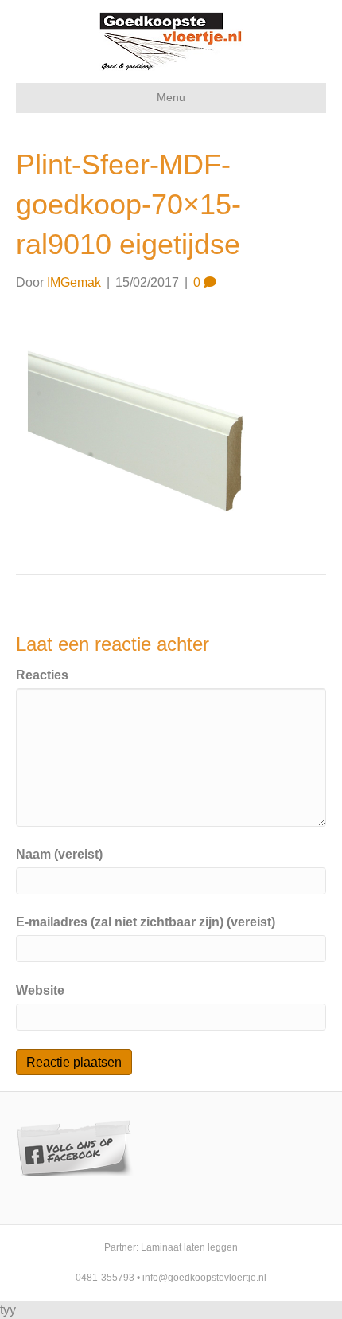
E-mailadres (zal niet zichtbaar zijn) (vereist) (145, 922)
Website (40, 990)
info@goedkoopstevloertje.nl (204, 1277)
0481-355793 (105, 1277)
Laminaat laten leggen (189, 1247)
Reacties (42, 675)
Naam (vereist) (59, 854)
